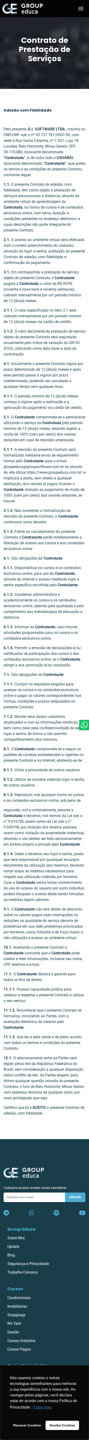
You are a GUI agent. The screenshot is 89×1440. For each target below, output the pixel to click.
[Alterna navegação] (81, 8)
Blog (11, 1255)
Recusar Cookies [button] (27, 1425)
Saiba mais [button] (42, 1407)
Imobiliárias (17, 1306)
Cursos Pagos (19, 1349)
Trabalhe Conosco (22, 1272)
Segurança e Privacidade (28, 1263)
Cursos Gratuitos (21, 1340)
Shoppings (16, 1315)
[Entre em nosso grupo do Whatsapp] (31, 1213)
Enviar (75, 1197)
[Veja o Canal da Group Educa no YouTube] (82, 1213)
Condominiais (19, 1298)
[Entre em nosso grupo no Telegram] (6, 1213)
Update (13, 1246)
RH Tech (14, 1323)
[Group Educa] (24, 1172)
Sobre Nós (16, 1238)
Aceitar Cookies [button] (62, 1425)
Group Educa (21, 1229)
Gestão (13, 1332)
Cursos (15, 1289)
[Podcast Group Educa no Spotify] (56, 1213)
